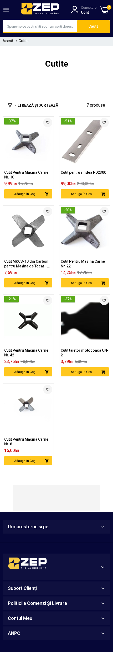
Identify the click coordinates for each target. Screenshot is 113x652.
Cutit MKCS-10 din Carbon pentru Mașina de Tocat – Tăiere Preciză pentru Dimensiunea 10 (26, 263)
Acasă (8, 41)
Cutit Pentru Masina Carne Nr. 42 (26, 352)
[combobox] (40, 26)
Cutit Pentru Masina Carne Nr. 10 (26, 174)
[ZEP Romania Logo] (40, 10)
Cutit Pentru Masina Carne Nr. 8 (26, 441)
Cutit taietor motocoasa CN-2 (85, 352)
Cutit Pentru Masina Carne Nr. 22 (83, 263)
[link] (47, 122)
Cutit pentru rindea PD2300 (83, 172)
